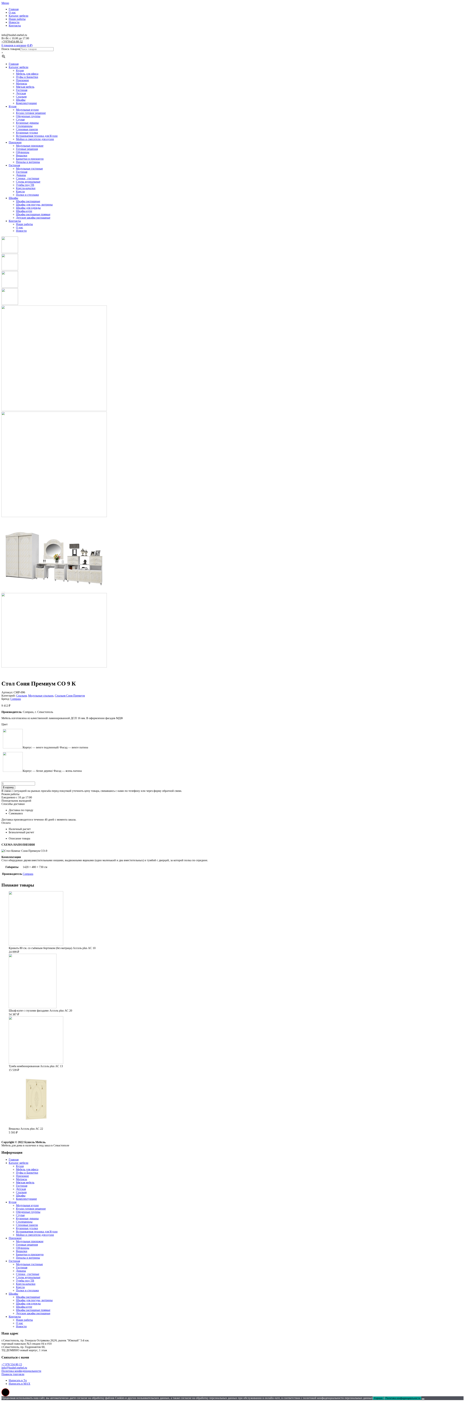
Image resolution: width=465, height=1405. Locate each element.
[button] (5, 1392)
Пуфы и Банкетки (27, 77)
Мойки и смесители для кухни (35, 139)
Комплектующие (26, 103)
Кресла (20, 191)
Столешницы (24, 126)
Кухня (20, 70)
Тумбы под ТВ (25, 184)
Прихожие (22, 80)
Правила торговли (12, 1374)
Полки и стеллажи (27, 194)
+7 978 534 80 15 (11, 1364)
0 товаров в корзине (13, 45)
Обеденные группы (28, 116)
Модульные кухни (27, 109)
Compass (15, 698)
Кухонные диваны (27, 122)
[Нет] (423, 1399)
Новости (14, 22)
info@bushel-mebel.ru (14, 1367)
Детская (21, 93)
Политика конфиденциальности (21, 1370)
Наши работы (17, 19)
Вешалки (21, 155)
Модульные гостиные (29, 168)
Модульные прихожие (29, 145)
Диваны (21, 175)
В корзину (8, 787)
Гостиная (21, 90)
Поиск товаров (10, 49)
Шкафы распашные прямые (33, 214)
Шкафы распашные (28, 201)
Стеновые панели (27, 129)
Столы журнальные (28, 181)
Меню (5, 3)
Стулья (20, 119)
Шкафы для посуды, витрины (34, 204)
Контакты (15, 25)
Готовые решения (27, 148)
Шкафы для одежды (28, 207)
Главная (14, 9)
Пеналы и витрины (28, 162)
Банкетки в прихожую (30, 158)
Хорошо (378, 1398)
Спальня (21, 96)
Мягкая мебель (25, 86)
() (30, 45)
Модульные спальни (40, 695)
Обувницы (22, 152)
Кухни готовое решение (31, 112)
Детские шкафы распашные (33, 217)
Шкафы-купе (24, 211)
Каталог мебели (18, 15)
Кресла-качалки (25, 188)
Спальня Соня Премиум (70, 695)
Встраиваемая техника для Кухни (37, 135)
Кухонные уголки (27, 132)
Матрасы (21, 83)
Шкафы (20, 99)
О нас (12, 12)
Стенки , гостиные (27, 178)
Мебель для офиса (27, 73)
